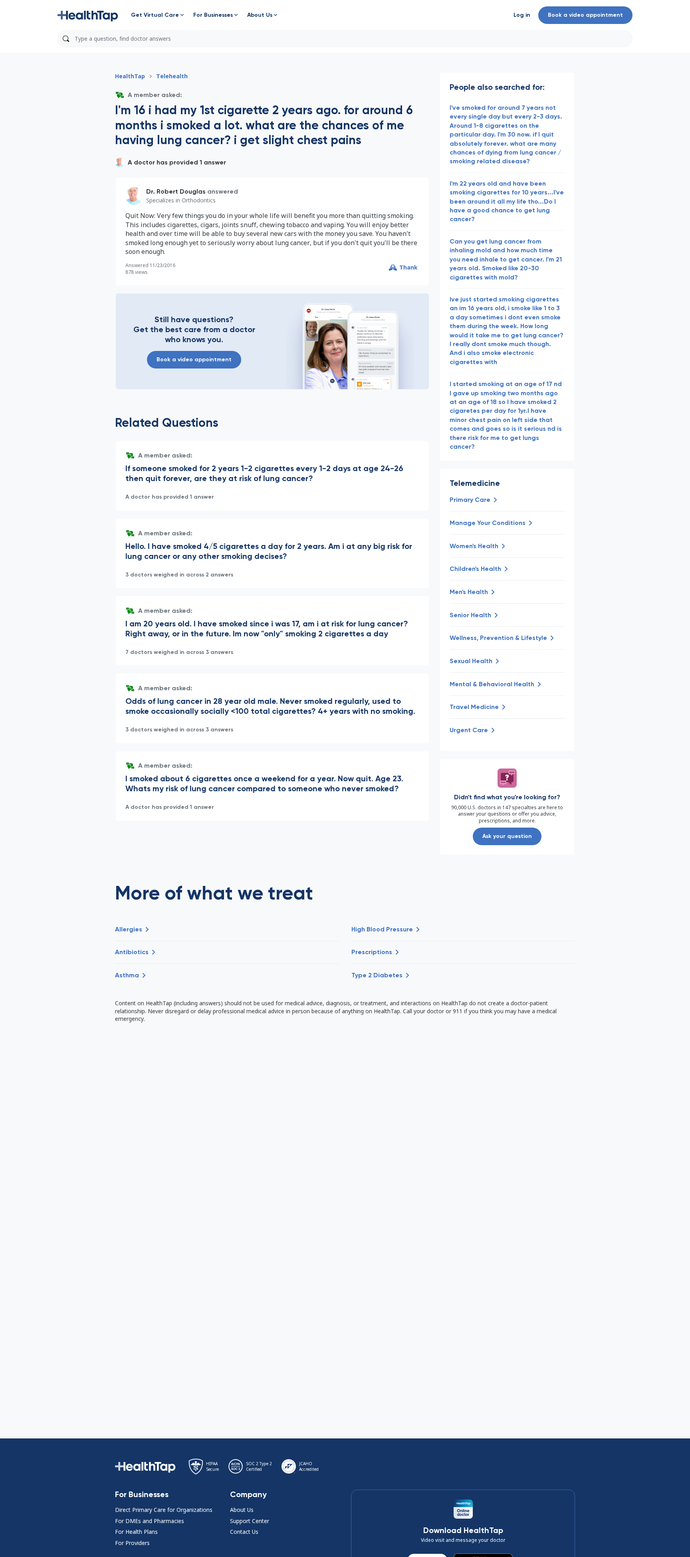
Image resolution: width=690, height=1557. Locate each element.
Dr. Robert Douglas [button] (176, 191)
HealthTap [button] (130, 76)
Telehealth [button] (172, 76)
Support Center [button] (249, 1521)
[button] (88, 15)
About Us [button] (242, 1509)
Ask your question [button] (507, 836)
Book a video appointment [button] (585, 15)
